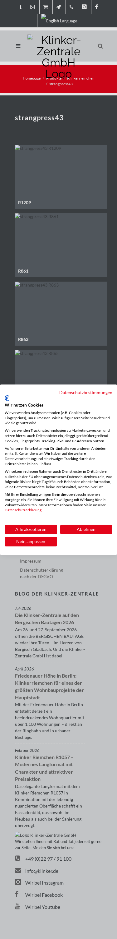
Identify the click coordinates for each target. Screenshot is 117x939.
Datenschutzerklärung (23, 510)
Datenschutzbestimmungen (85, 392)
